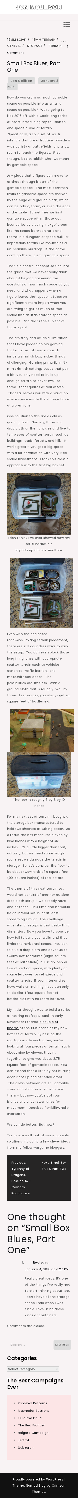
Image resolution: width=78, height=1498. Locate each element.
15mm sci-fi (17, 39)
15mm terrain (43, 39)
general (14, 46)
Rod (36, 1262)
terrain (55, 46)
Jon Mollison (21, 81)
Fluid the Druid (30, 1418)
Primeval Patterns (32, 1403)
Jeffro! (23, 1440)
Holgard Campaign (33, 1433)
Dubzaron (26, 1447)
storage (34, 46)
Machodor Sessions (34, 1410)
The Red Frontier (31, 1425)
